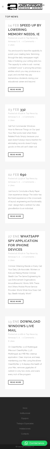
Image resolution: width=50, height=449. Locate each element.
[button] (34, 443)
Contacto (25, 434)
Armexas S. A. (14, 41)
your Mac (22, 361)
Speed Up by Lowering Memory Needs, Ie (24, 29)
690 (23, 175)
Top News (30, 38)
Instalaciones (25, 429)
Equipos (25, 418)
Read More (15, 89)
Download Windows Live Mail (24, 326)
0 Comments (28, 41)
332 (23, 109)
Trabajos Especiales (25, 423)
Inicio (25, 408)
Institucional (25, 413)
